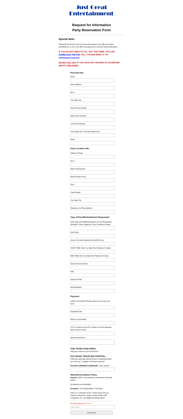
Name (72, 76)
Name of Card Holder (78, 319)
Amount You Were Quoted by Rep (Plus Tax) (87, 240)
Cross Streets (75, 192)
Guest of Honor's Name (79, 264)
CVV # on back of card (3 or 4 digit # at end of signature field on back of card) (91, 328)
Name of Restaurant (77, 169)
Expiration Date (76, 311)
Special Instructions (77, 338)
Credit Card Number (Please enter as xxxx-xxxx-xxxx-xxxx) (90, 302)
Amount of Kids (76, 279)
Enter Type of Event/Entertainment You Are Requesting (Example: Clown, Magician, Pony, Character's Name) (90, 223)
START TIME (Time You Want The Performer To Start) (90, 248)
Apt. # (72, 92)
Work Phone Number (78, 116)
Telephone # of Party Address (81, 208)
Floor (72, 184)
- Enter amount (89, 366)
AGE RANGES (76, 287)
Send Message (91, 412)
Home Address (75, 84)
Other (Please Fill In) (78, 177)
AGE (72, 272)
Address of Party (76, 153)
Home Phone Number (78, 108)
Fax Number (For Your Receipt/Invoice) (85, 131)
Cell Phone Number (77, 124)
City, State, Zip (75, 100)
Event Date (74, 232)
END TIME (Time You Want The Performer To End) (89, 256)
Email (72, 139)
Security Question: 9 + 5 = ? (81, 403)
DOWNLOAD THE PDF (69, 55)
